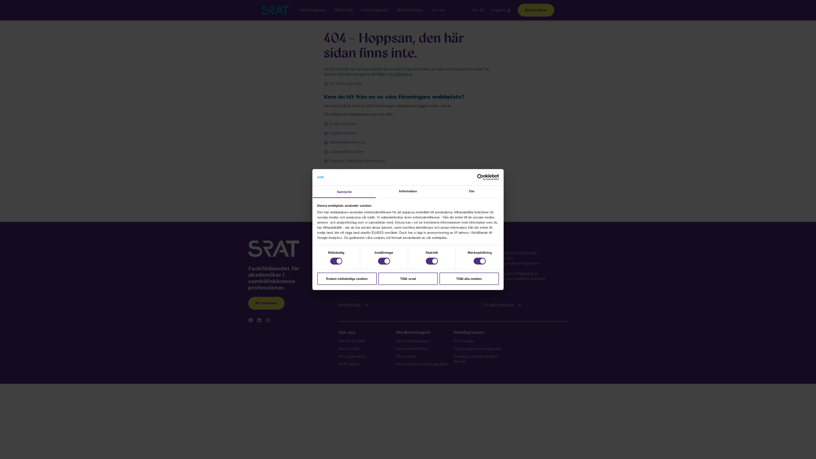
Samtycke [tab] (344, 192)
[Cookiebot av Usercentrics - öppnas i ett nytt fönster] (480, 177)
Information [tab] (408, 191)
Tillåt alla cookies (469, 278)
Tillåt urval (408, 278)
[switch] (384, 261)
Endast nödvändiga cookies (347, 278)
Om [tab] (472, 191)
